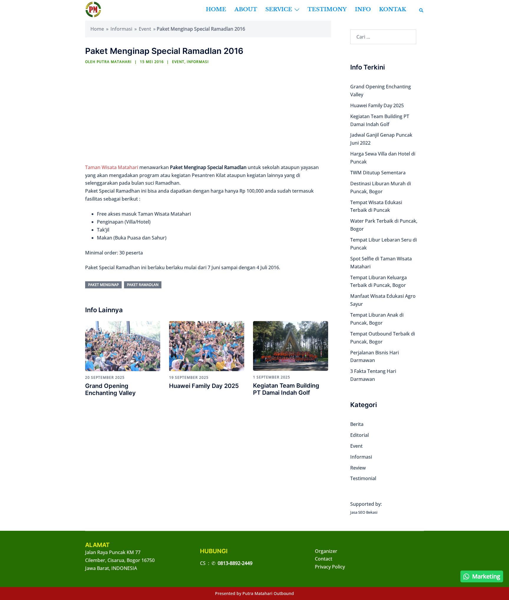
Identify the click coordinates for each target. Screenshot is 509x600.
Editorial (359, 435)
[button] (421, 9)
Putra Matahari (114, 61)
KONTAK (392, 9)
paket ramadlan (142, 284)
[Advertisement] (206, 115)
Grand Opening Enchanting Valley (110, 389)
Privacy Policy (330, 566)
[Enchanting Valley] (93, 9)
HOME (216, 9)
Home (97, 29)
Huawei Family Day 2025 (204, 385)
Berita (356, 424)
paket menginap (103, 284)
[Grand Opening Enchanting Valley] (122, 345)
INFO (363, 9)
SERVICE (278, 9)
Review (358, 468)
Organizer (326, 551)
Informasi (121, 29)
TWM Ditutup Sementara (378, 172)
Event (145, 29)
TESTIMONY (327, 9)
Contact (323, 559)
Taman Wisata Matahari (111, 167)
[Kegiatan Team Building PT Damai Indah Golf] (290, 345)
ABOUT (245, 9)
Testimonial (363, 478)
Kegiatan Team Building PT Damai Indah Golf (286, 389)
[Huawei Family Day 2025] (206, 345)
